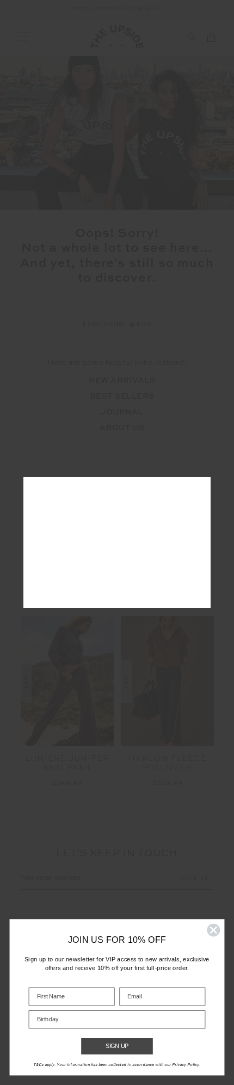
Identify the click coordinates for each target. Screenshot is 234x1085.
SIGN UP (117, 1046)
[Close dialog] (213, 930)
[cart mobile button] (211, 37)
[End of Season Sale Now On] (117, 9)
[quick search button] (191, 37)
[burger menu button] (23, 37)
